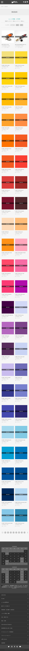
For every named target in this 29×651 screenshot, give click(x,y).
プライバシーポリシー (6, 635)
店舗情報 (3, 642)
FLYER (2, 598)
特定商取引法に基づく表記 (6, 628)
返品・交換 (3, 620)
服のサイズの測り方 (5, 606)
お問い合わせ (4, 639)
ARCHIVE (3, 595)
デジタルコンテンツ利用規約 (7, 631)
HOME (2, 6)
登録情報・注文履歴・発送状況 (7, 609)
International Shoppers (6, 624)
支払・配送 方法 (4, 617)
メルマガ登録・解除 (5, 613)
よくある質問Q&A (5, 602)
